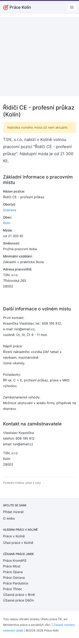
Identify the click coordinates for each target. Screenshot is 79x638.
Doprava (9, 210)
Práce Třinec (12, 589)
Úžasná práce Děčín (18, 600)
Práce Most (11, 566)
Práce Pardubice (15, 583)
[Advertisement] (39, 56)
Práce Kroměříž (15, 560)
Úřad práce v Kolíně (18, 543)
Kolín (6, 223)
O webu (9, 518)
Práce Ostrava (14, 578)
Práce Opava (13, 572)
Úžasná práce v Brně (19, 595)
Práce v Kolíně (14, 536)
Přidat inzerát (13, 512)
